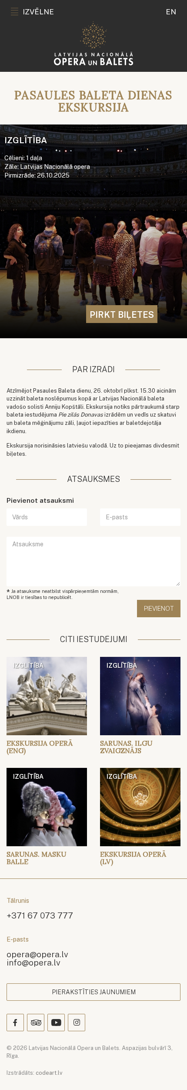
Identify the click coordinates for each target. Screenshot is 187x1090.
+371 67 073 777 (40, 915)
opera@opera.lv (37, 954)
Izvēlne (38, 11)
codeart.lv (49, 1073)
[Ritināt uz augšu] (167, 1070)
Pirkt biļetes (122, 315)
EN (171, 11)
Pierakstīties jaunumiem (94, 992)
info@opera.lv (33, 962)
